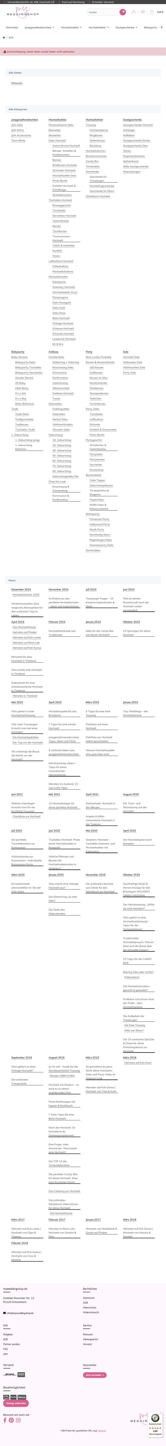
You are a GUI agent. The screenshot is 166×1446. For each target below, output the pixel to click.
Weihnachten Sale (134, 367)
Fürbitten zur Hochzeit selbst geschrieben (99, 739)
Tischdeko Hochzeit (60, 200)
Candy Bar (92, 161)
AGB (85, 1302)
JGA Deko (17, 124)
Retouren (88, 1334)
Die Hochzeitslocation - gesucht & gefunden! (137, 988)
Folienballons (60, 266)
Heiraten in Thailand (25, 695)
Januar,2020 (56, 874)
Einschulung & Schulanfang (61, 488)
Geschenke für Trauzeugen (98, 178)
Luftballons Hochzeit (61, 261)
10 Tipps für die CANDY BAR (137, 960)
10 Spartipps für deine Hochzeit (136, 632)
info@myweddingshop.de (20, 1313)
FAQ (5, 1349)
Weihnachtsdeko (63, 424)
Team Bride (18, 140)
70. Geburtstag (62, 465)
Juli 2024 (91, 589)
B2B (5, 1339)
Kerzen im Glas (99, 377)
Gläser (127, 150)
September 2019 (21, 1057)
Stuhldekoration (62, 194)
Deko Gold (59, 307)
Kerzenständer (98, 382)
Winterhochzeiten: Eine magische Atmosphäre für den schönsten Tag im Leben (27, 609)
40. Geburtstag (62, 450)
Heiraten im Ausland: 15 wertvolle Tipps (63, 785)
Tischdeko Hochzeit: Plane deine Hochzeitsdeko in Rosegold (64, 843)
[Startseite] (4, 37)
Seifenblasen (97, 140)
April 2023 (55, 702)
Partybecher (97, 459)
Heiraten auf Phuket (25, 632)
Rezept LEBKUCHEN (62, 1075)
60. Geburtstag (62, 460)
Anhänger (129, 130)
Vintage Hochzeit (63, 323)
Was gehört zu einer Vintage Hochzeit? (23, 1068)
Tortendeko (93, 166)
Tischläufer (59, 210)
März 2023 (92, 702)
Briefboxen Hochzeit (65, 165)
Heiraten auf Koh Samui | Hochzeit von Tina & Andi (101, 1089)
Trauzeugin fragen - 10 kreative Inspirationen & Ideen (100, 602)
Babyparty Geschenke (28, 372)
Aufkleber (129, 135)
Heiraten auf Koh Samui (27, 647)
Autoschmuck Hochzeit (66, 145)
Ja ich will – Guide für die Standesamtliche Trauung (64, 1068)
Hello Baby (22, 388)
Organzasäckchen (134, 156)
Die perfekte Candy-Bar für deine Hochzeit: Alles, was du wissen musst (63, 1178)
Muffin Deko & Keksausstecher (99, 506)
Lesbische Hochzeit (64, 338)
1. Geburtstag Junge (27, 440)
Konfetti (57, 250)
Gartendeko (93, 550)
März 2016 (129, 1219)
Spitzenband (130, 161)
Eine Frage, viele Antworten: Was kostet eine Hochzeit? (63, 1148)
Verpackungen (131, 171)
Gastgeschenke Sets (135, 145)
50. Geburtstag (62, 455)
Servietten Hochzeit (64, 215)
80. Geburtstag (62, 471)
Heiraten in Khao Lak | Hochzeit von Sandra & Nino (62, 1232)
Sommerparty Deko (101, 545)
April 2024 (17, 621)
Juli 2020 (16, 830)
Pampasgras (60, 297)
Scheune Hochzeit (63, 328)
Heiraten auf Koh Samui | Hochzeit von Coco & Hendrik (26, 1255)
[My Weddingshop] (22, 12)
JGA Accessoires (21, 135)
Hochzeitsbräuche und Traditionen (62, 632)
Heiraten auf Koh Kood (137, 1062)
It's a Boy (20, 398)
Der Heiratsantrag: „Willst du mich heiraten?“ (138, 906)
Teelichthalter (61, 220)
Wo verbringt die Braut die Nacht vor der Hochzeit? (25, 755)
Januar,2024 (93, 621)
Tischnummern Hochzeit (61, 238)
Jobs (5, 1353)
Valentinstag (60, 382)
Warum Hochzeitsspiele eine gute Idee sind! (100, 752)
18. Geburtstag (62, 440)
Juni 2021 (17, 794)
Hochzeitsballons (63, 271)
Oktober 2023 (131, 621)
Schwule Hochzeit (63, 333)
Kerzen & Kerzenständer (100, 362)
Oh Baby (20, 382)
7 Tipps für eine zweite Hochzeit (62, 726)
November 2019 (96, 874)
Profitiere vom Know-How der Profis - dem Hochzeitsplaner (138, 1003)
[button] (133, 12)
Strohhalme (97, 469)
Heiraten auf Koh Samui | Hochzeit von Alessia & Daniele (138, 1232)
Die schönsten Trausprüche (19, 1081)
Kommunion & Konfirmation (61, 497)
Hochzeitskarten (96, 150)
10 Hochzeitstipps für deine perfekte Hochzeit (63, 805)
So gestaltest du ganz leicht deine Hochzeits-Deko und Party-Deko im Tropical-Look (100, 1072)
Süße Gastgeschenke (135, 166)
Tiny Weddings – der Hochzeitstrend (135, 713)
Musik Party (97, 529)
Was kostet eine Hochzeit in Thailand (26, 671)
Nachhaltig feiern (100, 534)
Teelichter (95, 398)
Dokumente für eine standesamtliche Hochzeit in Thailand (27, 686)
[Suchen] (122, 12)
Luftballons (96, 419)
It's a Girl (20, 393)
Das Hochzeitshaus (24, 627)
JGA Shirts (17, 130)
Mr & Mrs (58, 344)
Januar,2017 (93, 1219)
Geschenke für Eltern (102, 191)
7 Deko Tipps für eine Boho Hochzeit (61, 1116)
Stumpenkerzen (99, 393)
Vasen (56, 255)
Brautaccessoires (96, 156)
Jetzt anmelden (93, 1375)
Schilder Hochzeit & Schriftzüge (64, 187)
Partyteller (96, 454)
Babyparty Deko (25, 362)
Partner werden (11, 1344)
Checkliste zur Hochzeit (27, 816)
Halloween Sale (132, 362)
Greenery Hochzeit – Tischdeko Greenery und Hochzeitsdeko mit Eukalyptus (100, 845)
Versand (87, 1344)
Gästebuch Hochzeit (98, 196)
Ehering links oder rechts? (138, 972)
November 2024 (58, 589)
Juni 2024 (129, 589)
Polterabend (131, 977)
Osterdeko (59, 414)
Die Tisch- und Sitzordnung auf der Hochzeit (135, 807)
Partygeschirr (94, 440)
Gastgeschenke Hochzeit (138, 124)
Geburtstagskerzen (101, 485)
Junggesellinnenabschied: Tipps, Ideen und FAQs (64, 739)
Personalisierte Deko (61, 124)
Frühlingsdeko (61, 408)
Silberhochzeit (61, 388)
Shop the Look (57, 481)
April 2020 (129, 830)
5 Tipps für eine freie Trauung (98, 713)
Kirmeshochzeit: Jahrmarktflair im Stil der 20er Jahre (26, 887)
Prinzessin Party (99, 519)
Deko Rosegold (62, 302)
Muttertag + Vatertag (66, 362)
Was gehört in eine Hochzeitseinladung (23, 713)
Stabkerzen (96, 388)
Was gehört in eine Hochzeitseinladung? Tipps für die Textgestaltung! (135, 923)
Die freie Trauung (134, 1025)
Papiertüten (97, 499)
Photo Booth (60, 180)
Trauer (56, 398)
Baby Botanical (24, 403)
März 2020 (18, 874)
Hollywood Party (100, 524)
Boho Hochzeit (61, 318)
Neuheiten (55, 135)
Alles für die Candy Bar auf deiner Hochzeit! (100, 632)
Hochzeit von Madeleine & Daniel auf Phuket (101, 1230)
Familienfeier (56, 357)
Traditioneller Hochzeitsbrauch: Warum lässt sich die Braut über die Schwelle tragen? (138, 944)
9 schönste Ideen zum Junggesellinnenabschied (64, 752)
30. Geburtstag (62, 445)
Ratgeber (8, 1334)
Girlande (95, 424)
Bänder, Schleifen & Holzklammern (64, 152)
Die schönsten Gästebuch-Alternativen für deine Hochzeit (63, 1204)
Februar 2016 (19, 1243)
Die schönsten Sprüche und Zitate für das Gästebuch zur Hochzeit (100, 887)
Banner (57, 159)
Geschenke (92, 171)
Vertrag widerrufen (16, 1403)
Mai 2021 (54, 794)
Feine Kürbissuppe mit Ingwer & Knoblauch (62, 1103)
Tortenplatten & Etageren (99, 492)
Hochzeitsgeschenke (102, 185)
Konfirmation (60, 377)
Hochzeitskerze (99, 130)
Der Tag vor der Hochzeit (28, 742)
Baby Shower (19, 357)
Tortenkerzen (98, 403)
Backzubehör (93, 475)
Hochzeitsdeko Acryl (65, 292)
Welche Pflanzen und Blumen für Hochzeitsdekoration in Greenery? (62, 862)
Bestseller (55, 130)
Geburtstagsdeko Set (65, 476)
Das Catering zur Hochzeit (64, 1191)
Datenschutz (89, 1307)
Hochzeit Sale (131, 357)
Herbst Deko (60, 419)
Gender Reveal (24, 377)
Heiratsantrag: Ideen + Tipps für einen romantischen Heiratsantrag (62, 768)
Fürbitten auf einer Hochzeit (97, 726)
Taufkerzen (22, 424)
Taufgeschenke (24, 419)
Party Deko (92, 408)
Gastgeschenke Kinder (136, 140)
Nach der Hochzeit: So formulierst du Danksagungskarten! (62, 1131)
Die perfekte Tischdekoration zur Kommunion (23, 843)
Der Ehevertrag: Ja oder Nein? (63, 898)
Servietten (96, 464)
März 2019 (92, 1057)
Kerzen (57, 226)
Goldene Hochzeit (63, 393)
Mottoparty (93, 513)
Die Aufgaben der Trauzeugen (133, 1017)
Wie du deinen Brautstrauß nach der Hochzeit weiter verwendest (136, 604)
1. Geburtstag (19, 434)
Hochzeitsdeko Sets (64, 175)
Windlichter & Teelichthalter (98, 447)
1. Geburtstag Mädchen (23, 447)
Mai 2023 (17, 702)
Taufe (14, 408)
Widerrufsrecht (91, 1312)
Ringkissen (96, 135)
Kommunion (60, 372)
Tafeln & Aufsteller (64, 245)
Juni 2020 (54, 830)
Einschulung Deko (63, 367)
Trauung (91, 124)
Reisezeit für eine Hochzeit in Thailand (23, 658)
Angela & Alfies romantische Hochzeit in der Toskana (100, 820)
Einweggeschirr (62, 205)
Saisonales (55, 403)
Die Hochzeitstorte (61, 1213)
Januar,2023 (130, 702)
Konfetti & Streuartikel (103, 429)
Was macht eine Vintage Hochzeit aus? (63, 885)
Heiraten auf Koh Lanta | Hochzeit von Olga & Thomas (26, 1232)
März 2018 (129, 1057)
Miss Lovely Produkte (98, 357)
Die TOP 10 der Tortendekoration (59, 1163)
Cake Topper (97, 480)
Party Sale (129, 372)
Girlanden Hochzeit (64, 170)
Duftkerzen (96, 372)
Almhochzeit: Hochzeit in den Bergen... (100, 805)
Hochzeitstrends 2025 (26, 594)
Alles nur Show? (133, 1030)
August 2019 (57, 1057)
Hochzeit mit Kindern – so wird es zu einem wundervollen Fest (64, 1088)
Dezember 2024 (21, 589)
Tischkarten (60, 231)
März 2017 (18, 1219)
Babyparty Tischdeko (28, 367)
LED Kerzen (96, 367)
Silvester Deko (61, 429)
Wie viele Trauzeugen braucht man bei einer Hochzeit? (24, 728)
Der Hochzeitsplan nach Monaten (137, 841)
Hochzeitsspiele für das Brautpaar (63, 713)
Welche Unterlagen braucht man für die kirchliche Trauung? (23, 807)
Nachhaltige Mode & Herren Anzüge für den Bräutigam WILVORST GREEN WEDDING (136, 889)
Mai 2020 (91, 830)
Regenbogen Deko (101, 539)
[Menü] (161, 1414)
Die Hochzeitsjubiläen (26, 737)
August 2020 (131, 794)
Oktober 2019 (131, 874)
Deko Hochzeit (57, 140)
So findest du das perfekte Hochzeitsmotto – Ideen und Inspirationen (64, 602)
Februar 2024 (57, 621)
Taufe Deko (22, 414)
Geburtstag (56, 434)
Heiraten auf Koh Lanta (27, 637)
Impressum (89, 1297)
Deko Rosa (59, 312)
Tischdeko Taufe (25, 429)
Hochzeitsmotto (58, 276)
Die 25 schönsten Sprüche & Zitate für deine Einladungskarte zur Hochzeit (138, 1045)
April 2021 (92, 794)
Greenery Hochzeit (64, 287)
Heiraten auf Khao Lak (26, 642)
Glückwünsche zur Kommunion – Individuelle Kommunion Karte (26, 860)
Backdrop (95, 145)
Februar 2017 (57, 1219)
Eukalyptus (59, 281)
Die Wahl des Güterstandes (57, 911)
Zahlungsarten (90, 1339)
